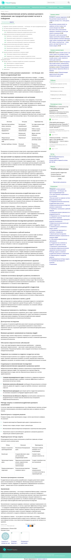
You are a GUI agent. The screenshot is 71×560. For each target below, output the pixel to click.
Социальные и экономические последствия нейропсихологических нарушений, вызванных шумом (59, 248)
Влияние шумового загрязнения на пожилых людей (15, 52)
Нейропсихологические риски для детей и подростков (15, 44)
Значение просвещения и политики (14, 67)
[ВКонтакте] (28, 526)
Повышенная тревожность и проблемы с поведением (18, 48)
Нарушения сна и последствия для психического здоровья (19, 40)
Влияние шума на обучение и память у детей (16, 46)
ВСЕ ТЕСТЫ (52, 162)
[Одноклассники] (30, 526)
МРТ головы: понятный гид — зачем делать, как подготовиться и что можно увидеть (59, 44)
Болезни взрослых (56, 174)
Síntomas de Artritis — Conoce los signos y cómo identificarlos (58, 142)
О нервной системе (52, 7)
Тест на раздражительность (56, 157)
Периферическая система (24, 7)
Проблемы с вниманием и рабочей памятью (16, 36)
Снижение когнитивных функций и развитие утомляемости (19, 42)
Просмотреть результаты (59, 182)
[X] (32, 526)
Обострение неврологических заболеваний (15, 54)
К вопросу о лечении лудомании (58, 17)
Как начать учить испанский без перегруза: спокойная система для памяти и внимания (58, 31)
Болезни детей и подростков (59, 172)
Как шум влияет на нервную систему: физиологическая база (17, 30)
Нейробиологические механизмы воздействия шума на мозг (20, 32)
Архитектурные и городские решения (14, 63)
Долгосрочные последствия (12, 50)
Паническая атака (54, 158)
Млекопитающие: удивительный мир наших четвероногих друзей (58, 74)
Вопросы (61, 7)
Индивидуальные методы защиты (13, 65)
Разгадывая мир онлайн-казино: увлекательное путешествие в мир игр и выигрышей (59, 63)
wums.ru (45, 559)
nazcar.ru (40, 559)
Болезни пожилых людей (58, 176)
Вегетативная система (10, 7)
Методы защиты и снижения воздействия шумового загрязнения (18, 61)
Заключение (5, 69)
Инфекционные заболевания (39, 7)
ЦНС (2, 7)
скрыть (12, 22)
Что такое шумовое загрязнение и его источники (14, 28)
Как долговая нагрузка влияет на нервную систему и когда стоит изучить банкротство (58, 26)
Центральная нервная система (58, 84)
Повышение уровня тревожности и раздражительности (18, 38)
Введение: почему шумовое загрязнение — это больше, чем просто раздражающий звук (24, 26)
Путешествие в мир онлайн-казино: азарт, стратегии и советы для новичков (59, 58)
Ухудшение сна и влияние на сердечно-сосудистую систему (19, 56)
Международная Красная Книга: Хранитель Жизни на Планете (59, 68)
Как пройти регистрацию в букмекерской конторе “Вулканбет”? (59, 126)
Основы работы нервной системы (58, 160)
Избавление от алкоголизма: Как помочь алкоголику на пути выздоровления (59, 112)
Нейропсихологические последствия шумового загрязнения (17, 34)
